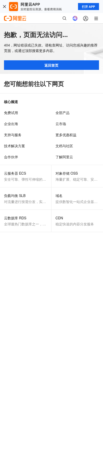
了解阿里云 (64, 156)
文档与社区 (64, 145)
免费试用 (11, 112)
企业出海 (11, 123)
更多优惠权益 (66, 134)
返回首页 (51, 65)
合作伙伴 (11, 156)
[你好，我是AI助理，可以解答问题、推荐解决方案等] (75, 18)
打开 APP (88, 6)
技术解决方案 (14, 145)
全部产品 (63, 112)
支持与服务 (13, 134)
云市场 (61, 123)
